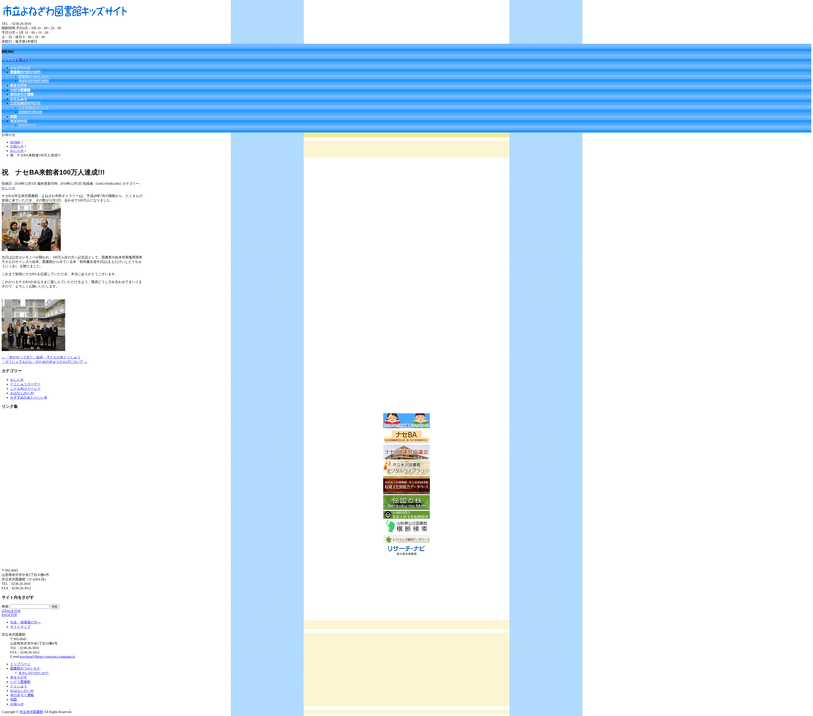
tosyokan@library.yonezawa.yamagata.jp (47, 656)
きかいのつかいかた (34, 81)
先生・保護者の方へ (25, 622)
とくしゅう (18, 686)
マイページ (27, 125)
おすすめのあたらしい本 (28, 397)
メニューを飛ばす (15, 60)
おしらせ (8, 188)
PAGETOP (9, 615)
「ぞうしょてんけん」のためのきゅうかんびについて (44, 362)
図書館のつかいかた (34, 76)
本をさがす (18, 677)
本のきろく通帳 (22, 695)
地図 (13, 699)
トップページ (20, 664)
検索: (5, 606)
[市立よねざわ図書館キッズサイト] (65, 19)
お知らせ (17, 704)
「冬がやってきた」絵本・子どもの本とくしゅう (41, 357)
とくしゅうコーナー (25, 384)
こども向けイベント (34, 108)
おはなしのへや (30, 112)
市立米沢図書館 (31, 712)
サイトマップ (20, 627)
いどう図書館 (20, 682)
